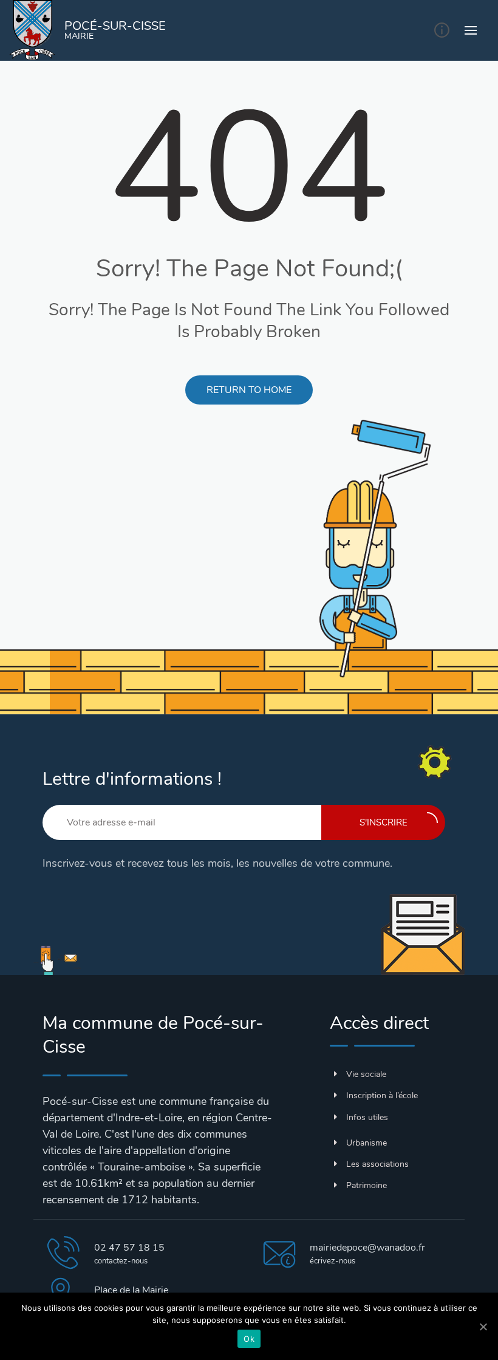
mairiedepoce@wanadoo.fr (367, 1247)
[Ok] (483, 1327)
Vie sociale (366, 1074)
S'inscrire (384, 822)
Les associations (377, 1164)
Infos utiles (367, 1117)
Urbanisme (366, 1143)
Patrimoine (366, 1185)
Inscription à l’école (382, 1095)
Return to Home (249, 390)
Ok (249, 1339)
